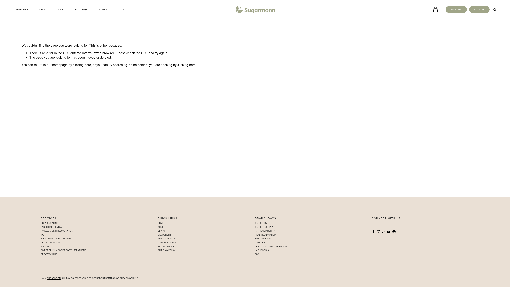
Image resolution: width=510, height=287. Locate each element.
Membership (22, 10)
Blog (122, 10)
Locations (103, 10)
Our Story (261, 223)
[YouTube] (388, 231)
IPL (42, 234)
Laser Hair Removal (52, 227)
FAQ (257, 254)
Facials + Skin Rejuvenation (57, 230)
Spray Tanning (49, 254)
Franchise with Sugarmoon (271, 246)
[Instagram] (378, 231)
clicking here (82, 64)
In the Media (262, 250)
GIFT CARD (479, 10)
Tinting (45, 246)
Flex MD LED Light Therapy (56, 238)
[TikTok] (383, 231)
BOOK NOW (456, 10)
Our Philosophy (264, 227)
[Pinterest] (394, 231)
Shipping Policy (167, 250)
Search (162, 230)
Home (161, 223)
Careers (260, 242)
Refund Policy (166, 246)
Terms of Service (168, 242)
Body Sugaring (49, 223)
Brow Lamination (50, 242)
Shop (161, 227)
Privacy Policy (166, 238)
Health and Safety (266, 234)
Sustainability (263, 238)
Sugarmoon (54, 278)
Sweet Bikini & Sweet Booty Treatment (63, 250)
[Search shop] (495, 9)
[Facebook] (373, 231)
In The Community (265, 230)
